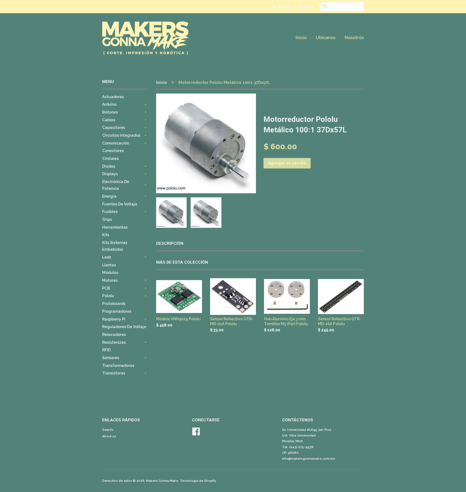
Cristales (110, 158)
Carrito (284, 7)
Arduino (109, 104)
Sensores (110, 358)
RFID (106, 350)
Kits (105, 235)
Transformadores (118, 365)
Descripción (169, 243)
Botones (110, 112)
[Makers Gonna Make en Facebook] (196, 433)
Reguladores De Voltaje (124, 327)
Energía (109, 196)
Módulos (110, 272)
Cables (108, 120)
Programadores (116, 311)
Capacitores (113, 127)
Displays (110, 174)
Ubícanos (325, 37)
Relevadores (114, 334)
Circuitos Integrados (121, 135)
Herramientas (115, 227)
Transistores (113, 373)
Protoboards (113, 303)
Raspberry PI (113, 319)
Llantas (109, 265)
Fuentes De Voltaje (119, 204)
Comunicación (115, 143)
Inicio (301, 37)
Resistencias (114, 342)
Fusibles (110, 211)
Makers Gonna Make (162, 481)
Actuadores (113, 97)
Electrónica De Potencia (115, 185)
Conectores (113, 151)
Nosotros (354, 37)
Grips (107, 219)
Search (107, 430)
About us (109, 436)
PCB (106, 288)
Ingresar (306, 6)
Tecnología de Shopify (198, 481)
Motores (110, 280)
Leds (106, 257)
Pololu (108, 296)
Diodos (108, 166)
